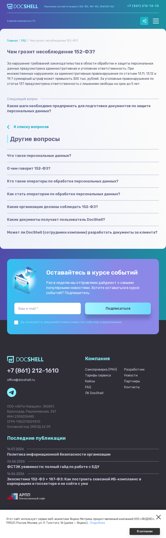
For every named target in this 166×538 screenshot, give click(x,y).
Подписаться (118, 308)
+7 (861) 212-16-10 (143, 6)
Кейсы (90, 381)
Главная (12, 40)
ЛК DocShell (94, 393)
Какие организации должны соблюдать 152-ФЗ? (52, 207)
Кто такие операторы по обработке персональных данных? (62, 181)
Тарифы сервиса (98, 375)
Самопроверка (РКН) (101, 369)
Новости (131, 375)
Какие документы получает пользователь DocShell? (56, 219)
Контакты (132, 387)
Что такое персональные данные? (39, 155)
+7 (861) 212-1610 (33, 370)
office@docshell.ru (21, 380)
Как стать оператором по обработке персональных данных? (63, 194)
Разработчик (134, 369)
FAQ (23, 40)
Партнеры (132, 381)
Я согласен (145, 531)
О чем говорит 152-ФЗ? (28, 168)
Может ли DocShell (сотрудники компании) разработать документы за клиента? (82, 232)
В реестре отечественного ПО (21, 21)
